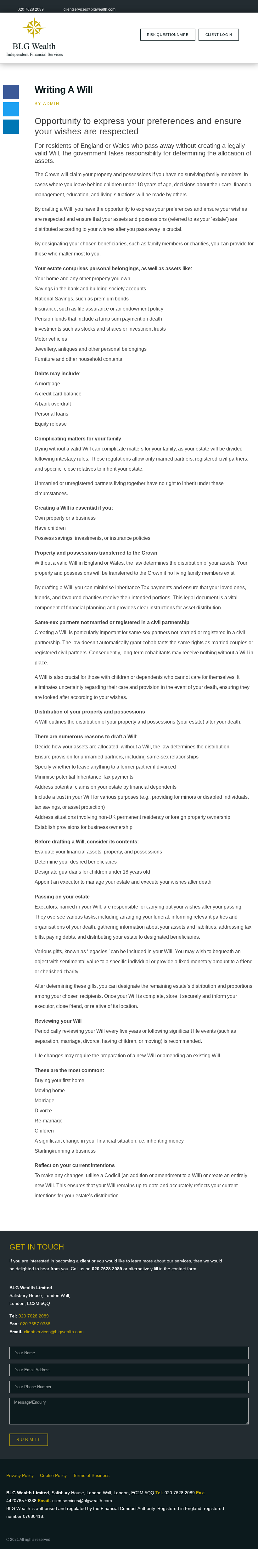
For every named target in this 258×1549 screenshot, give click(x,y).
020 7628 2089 (34, 1315)
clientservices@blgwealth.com (54, 1331)
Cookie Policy (53, 1475)
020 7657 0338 (35, 1323)
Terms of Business (91, 1475)
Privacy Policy (20, 1475)
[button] (11, 92)
